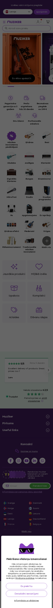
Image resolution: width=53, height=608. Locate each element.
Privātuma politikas (24, 578)
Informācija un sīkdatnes (26, 600)
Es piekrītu (26, 586)
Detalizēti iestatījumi (26, 593)
